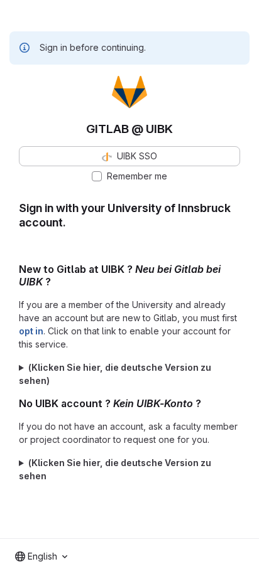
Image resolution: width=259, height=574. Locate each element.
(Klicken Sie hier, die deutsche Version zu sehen (115, 469)
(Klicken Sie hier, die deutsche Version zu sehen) (115, 374)
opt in (31, 331)
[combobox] (41, 556)
